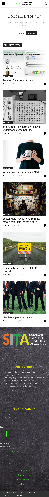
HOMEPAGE (32, 33)
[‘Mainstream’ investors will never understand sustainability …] (24, 107)
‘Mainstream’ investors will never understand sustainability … (22, 128)
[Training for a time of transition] (24, 63)
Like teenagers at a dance (17, 317)
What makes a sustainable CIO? (21, 172)
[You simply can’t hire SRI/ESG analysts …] (24, 248)
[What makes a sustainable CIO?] (24, 154)
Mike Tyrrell (7, 84)
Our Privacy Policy (12, 451)
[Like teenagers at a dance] (24, 297)
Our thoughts (7, 76)
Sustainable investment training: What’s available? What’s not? (21, 220)
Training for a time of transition (21, 80)
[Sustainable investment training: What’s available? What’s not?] (24, 199)
